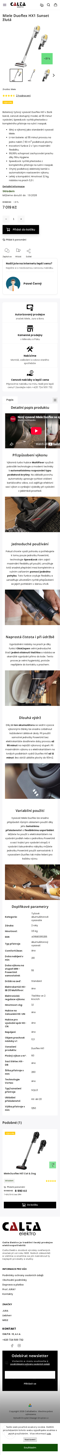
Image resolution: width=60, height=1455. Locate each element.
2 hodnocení (23, 96)
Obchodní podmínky (14, 1280)
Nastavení (30, 1439)
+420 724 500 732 (12, 1339)
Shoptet (25, 1418)
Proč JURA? (9, 1289)
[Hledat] (48, 5)
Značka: (9, 89)
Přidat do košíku (24, 229)
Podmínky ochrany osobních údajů (22, 1275)
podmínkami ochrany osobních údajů (30, 1364)
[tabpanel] (30, 1169)
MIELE (5, 1320)
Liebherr (7, 1315)
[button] (6, 75)
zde (49, 1433)
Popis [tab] (10, 399)
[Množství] (14, 219)
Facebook (12, 1345)
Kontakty (7, 1294)
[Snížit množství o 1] (6, 219)
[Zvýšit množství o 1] (21, 219)
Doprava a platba (13, 1284)
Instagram (19, 1345)
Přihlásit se (30, 1383)
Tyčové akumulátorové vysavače (39, 917)
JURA (5, 1310)
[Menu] (4, 5)
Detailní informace (14, 186)
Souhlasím (30, 1447)
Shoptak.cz (43, 1418)
